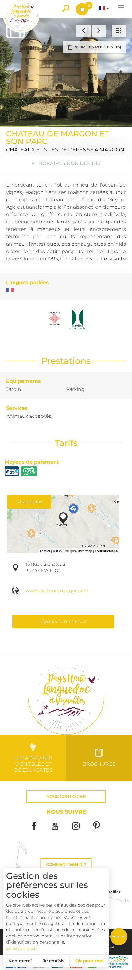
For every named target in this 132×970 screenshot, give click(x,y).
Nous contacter (66, 796)
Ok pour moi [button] (89, 961)
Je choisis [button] (53, 961)
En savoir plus (21, 948)
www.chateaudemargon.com (57, 590)
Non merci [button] (20, 961)
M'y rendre (29, 502)
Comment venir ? (66, 864)
